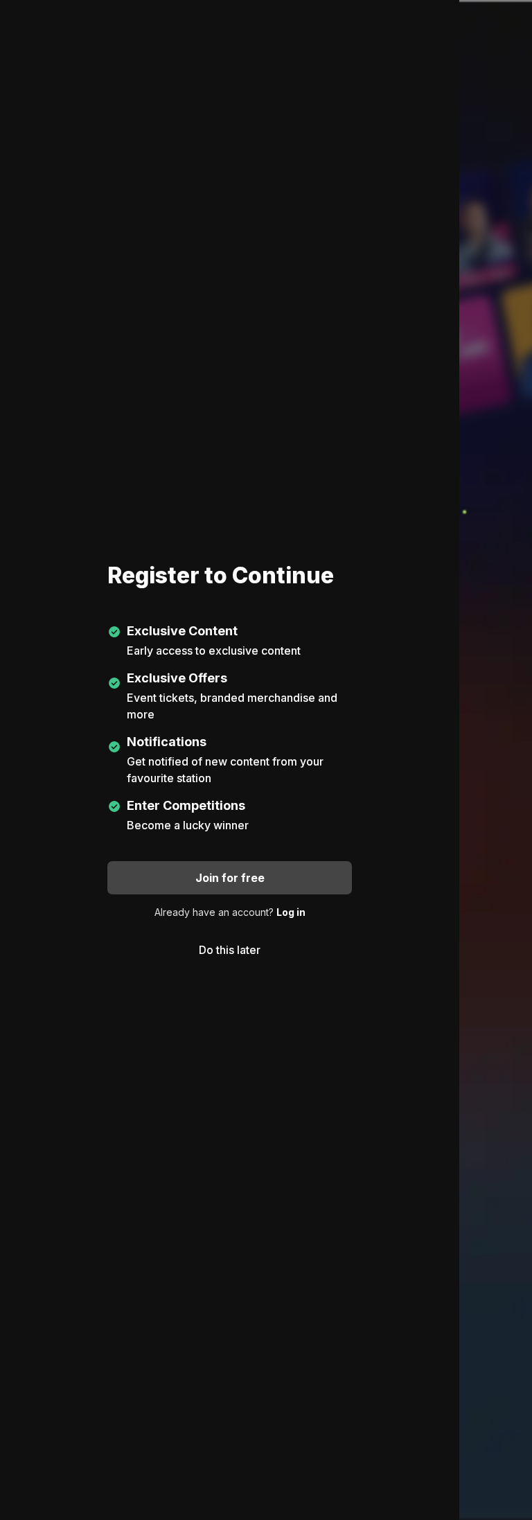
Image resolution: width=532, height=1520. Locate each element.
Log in (290, 912)
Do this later (229, 950)
